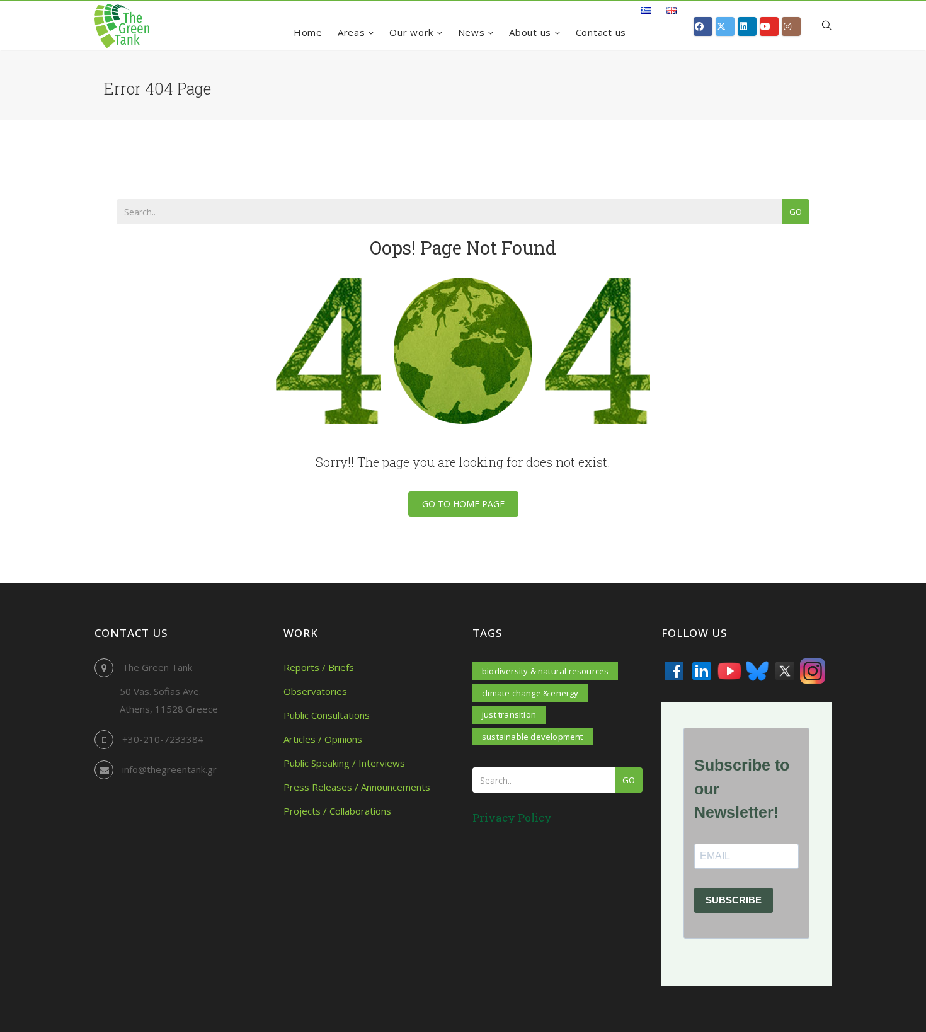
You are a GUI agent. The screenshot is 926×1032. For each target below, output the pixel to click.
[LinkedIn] (701, 671)
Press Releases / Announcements (356, 787)
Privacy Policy (512, 817)
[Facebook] (674, 671)
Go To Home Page (463, 504)
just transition (509, 714)
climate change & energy (530, 693)
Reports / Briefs (318, 667)
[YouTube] (729, 671)
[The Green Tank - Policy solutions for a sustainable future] (122, 26)
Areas (353, 32)
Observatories (315, 691)
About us (531, 32)
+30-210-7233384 (162, 739)
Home (308, 32)
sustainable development (532, 736)
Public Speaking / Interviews (344, 763)
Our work (413, 32)
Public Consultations (326, 715)
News (473, 32)
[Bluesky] (757, 671)
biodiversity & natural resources (545, 671)
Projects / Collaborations (337, 811)
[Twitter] (784, 671)
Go (795, 211)
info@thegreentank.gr (169, 769)
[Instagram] (812, 671)
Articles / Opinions (322, 739)
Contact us (601, 32)
